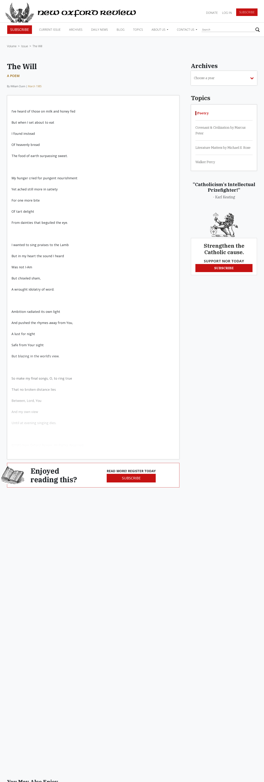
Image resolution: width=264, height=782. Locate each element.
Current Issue (50, 30)
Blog (120, 30)
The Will (37, 46)
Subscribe (246, 12)
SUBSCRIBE (131, 478)
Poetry (203, 113)
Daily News (99, 30)
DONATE (212, 13)
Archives (75, 30)
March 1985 (35, 86)
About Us (159, 30)
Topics (138, 30)
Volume (12, 46)
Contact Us (186, 30)
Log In (227, 13)
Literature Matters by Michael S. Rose (223, 148)
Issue (24, 46)
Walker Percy (205, 162)
